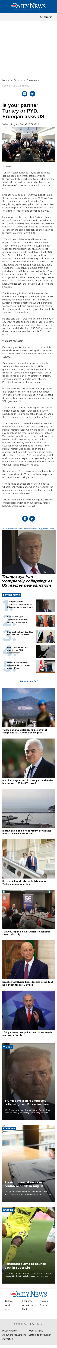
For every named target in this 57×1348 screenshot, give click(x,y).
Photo (25, 1309)
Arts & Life (28, 1305)
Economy (27, 1301)
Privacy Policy (9, 1331)
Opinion (44, 1301)
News (5, 80)
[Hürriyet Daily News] (28, 6)
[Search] (41, 17)
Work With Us (35, 1331)
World (8, 1305)
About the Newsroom (14, 1335)
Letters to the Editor (39, 1335)
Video (8, 1309)
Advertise (7, 1339)
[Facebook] (24, 94)
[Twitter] (32, 94)
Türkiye (17, 80)
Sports (43, 1305)
